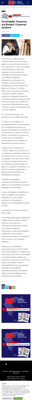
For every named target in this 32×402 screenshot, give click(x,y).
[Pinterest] (10, 287)
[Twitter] (6, 287)
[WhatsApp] (13, 287)
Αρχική (3, 7)
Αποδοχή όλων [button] (18, 398)
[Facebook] (3, 287)
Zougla (7, 285)
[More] (22, 35)
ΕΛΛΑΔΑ (7, 7)
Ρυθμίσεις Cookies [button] (7, 398)
